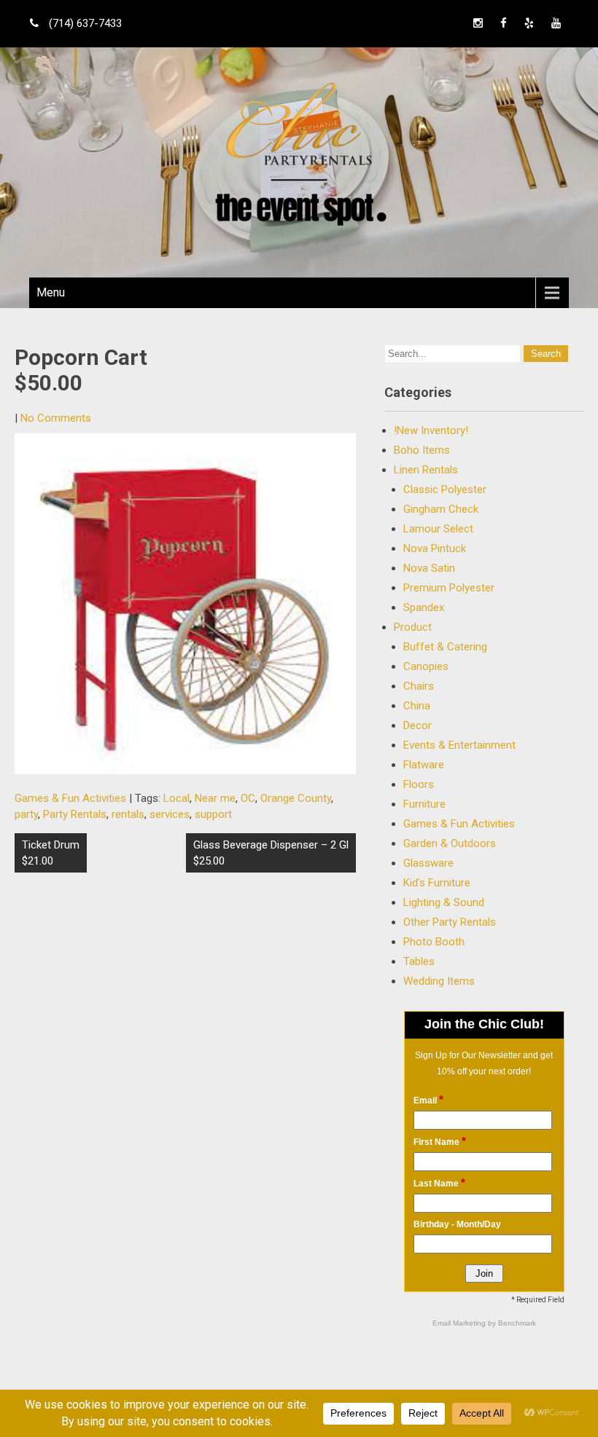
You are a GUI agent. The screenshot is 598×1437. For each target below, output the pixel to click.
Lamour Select (438, 528)
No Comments (55, 418)
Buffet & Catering (445, 646)
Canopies (425, 666)
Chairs (418, 686)
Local (176, 798)
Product (413, 627)
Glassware (428, 863)
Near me (215, 798)
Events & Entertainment (459, 745)
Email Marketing (460, 1323)
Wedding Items (439, 981)
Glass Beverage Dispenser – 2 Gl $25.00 (271, 852)
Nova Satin (429, 568)
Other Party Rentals (449, 922)
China (416, 705)
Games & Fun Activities (70, 798)
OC (248, 798)
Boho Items (422, 450)
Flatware (423, 764)
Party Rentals (74, 814)
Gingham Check (440, 509)
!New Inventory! (431, 430)
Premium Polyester (448, 587)
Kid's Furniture (436, 882)
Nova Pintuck (434, 548)
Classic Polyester (444, 489)
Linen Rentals (426, 469)
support (213, 814)
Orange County (295, 798)
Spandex (423, 607)
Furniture (424, 804)
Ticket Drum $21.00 (50, 852)
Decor (417, 725)
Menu (50, 292)
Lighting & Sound (443, 902)
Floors (418, 784)
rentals (128, 814)
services (170, 814)
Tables (419, 961)
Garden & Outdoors (449, 843)
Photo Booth (434, 941)
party (26, 814)
